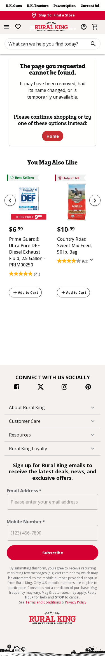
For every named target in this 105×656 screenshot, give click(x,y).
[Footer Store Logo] (52, 624)
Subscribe (52, 552)
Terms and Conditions (43, 602)
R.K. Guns (14, 6)
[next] (95, 200)
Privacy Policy (75, 602)
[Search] (93, 43)
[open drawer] (6, 26)
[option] (28, 237)
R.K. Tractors (37, 6)
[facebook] (16, 387)
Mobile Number (26, 522)
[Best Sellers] (28, 203)
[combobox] (52, 43)
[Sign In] (83, 26)
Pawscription (64, 6)
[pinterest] (88, 387)
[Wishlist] (18, 26)
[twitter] (40, 387)
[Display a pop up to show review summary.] (92, 261)
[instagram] (64, 387)
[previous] (10, 200)
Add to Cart (28, 292)
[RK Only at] (76, 203)
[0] (95, 26)
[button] (52, 407)
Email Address (24, 491)
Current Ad (90, 6)
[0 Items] (95, 26)
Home (52, 136)
